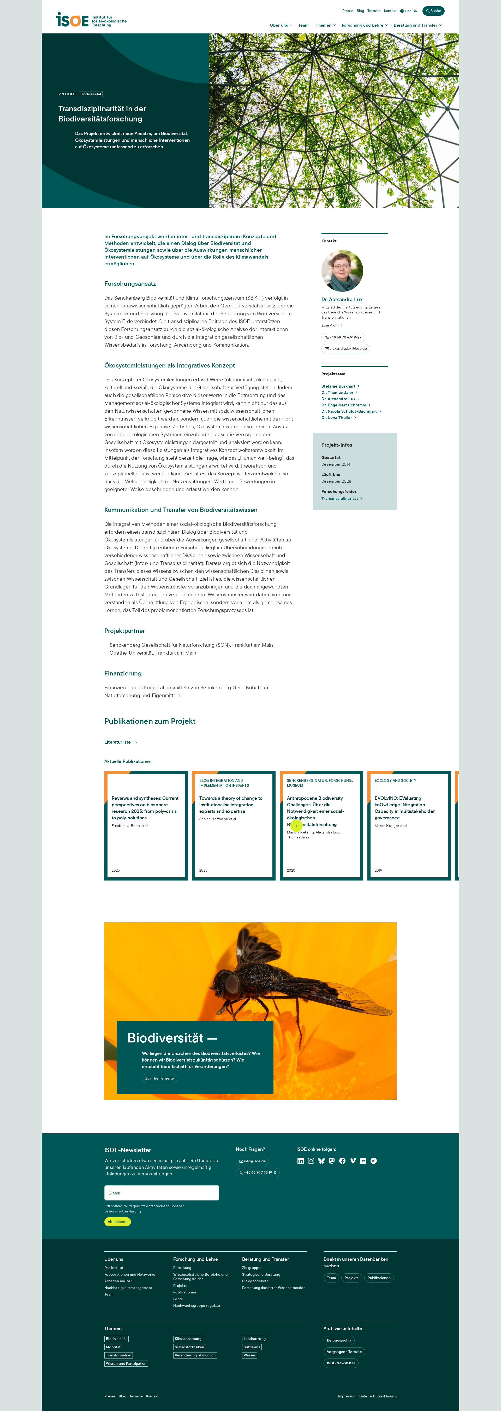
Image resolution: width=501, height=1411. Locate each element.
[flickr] (363, 1161)
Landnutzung (255, 1338)
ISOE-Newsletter (341, 1363)
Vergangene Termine (344, 1351)
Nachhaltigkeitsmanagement (128, 1288)
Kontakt (152, 1396)
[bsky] (321, 1161)
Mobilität (113, 1347)
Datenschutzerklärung (122, 1211)
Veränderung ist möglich (195, 1355)
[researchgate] (373, 1161)
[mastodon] (332, 1161)
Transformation (118, 1355)
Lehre (178, 1299)
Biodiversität (116, 1338)
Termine (136, 1396)
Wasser (250, 1355)
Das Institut (113, 1268)
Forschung (182, 1268)
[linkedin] (300, 1161)
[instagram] (311, 1161)
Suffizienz (252, 1347)
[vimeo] (353, 1161)
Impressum (347, 1396)
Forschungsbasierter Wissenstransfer (273, 1288)
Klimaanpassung (188, 1338)
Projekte (180, 1286)
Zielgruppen (252, 1268)
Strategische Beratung (261, 1274)
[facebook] (342, 1161)
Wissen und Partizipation (126, 1363)
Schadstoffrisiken (189, 1347)
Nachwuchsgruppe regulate (196, 1305)
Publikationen (184, 1292)
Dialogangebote (255, 1281)
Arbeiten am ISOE (119, 1281)
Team (108, 1294)
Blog (122, 1396)
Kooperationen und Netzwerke (130, 1274)
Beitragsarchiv (339, 1340)
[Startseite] (91, 21)
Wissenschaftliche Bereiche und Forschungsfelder (200, 1276)
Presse (110, 1396)
